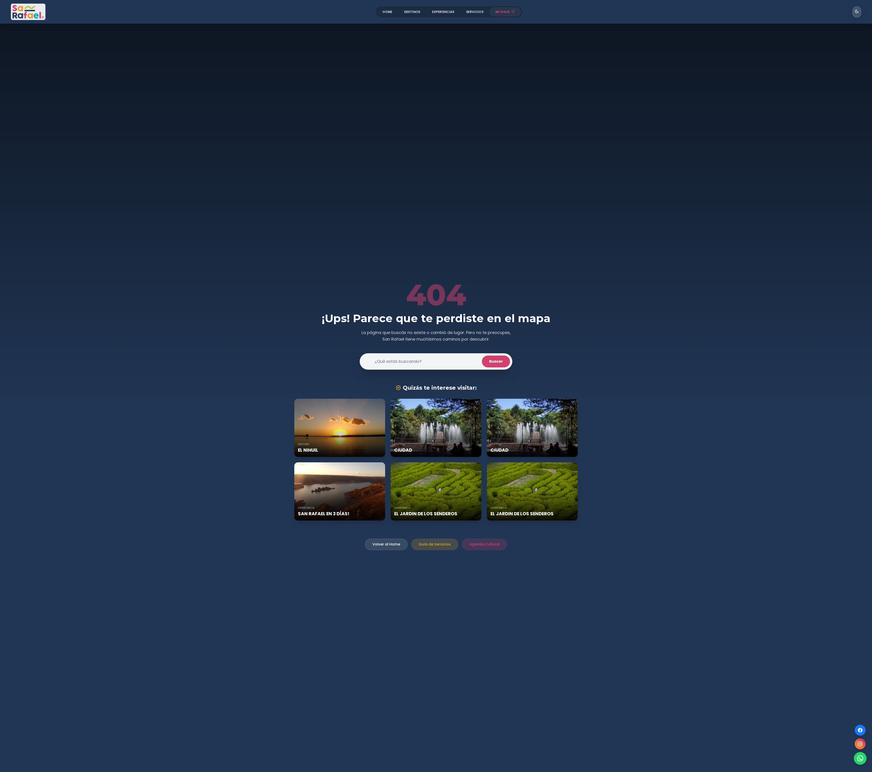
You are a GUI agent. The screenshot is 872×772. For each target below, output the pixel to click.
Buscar (496, 361)
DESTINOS (412, 12)
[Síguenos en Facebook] (860, 730)
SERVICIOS (474, 12)
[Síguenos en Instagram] (860, 743)
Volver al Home (386, 544)
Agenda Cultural (484, 544)
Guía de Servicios (435, 544)
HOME (387, 12)
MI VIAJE (505, 12)
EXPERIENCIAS (443, 12)
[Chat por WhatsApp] (860, 758)
